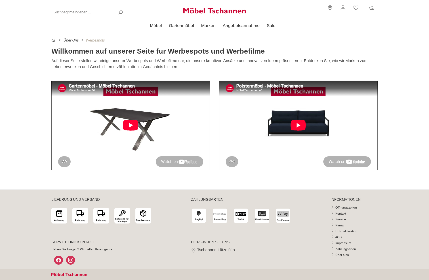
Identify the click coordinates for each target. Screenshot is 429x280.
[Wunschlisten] (356, 7)
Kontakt (340, 213)
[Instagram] (71, 260)
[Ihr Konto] (343, 7)
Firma (339, 225)
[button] (329, 7)
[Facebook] (59, 260)
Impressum (343, 243)
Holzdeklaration (346, 231)
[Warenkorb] (371, 7)
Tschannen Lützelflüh (215, 250)
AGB (338, 237)
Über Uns (342, 255)
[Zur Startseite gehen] (214, 11)
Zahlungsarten (345, 249)
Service (340, 219)
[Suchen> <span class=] (120, 12)
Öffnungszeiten (346, 207)
